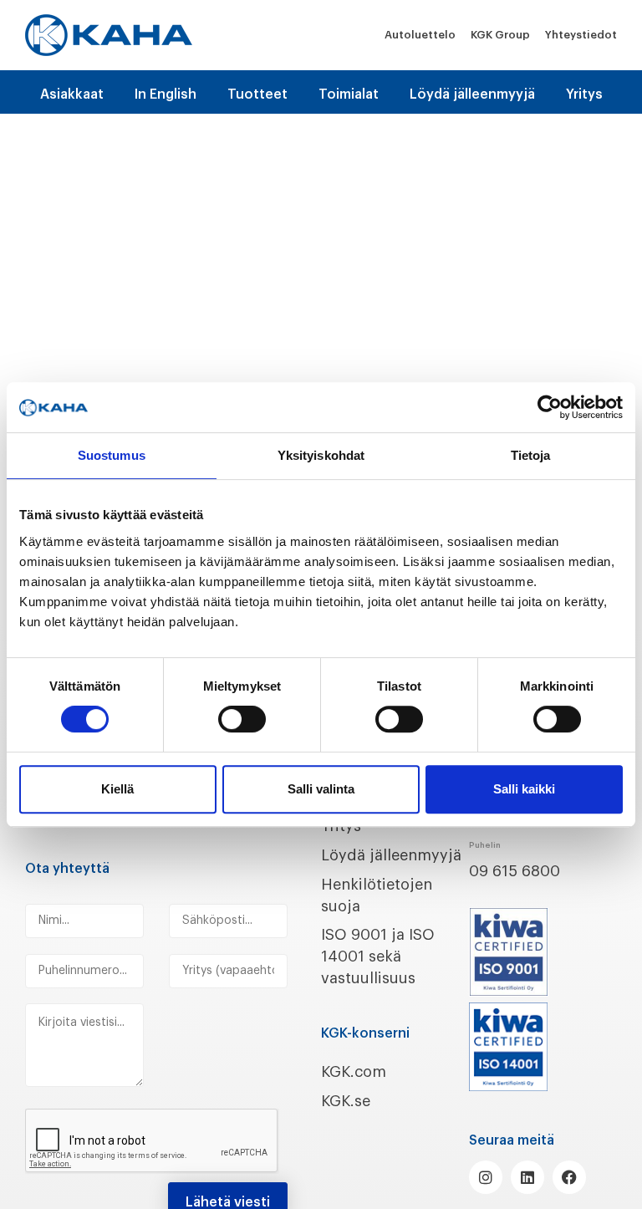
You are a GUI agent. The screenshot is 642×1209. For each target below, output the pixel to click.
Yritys (584, 94)
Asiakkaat (72, 94)
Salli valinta (321, 789)
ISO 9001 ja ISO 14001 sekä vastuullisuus (378, 956)
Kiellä (117, 789)
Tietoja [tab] (531, 455)
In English (165, 94)
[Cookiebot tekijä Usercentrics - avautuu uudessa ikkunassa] (549, 407)
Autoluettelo (420, 34)
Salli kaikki (524, 789)
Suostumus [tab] (111, 455)
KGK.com (353, 1071)
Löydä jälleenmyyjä (472, 94)
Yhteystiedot (581, 34)
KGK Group (500, 34)
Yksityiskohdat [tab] (321, 455)
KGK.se (345, 1101)
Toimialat (348, 94)
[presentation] (152, 1141)
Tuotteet (257, 94)
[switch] (242, 719)
